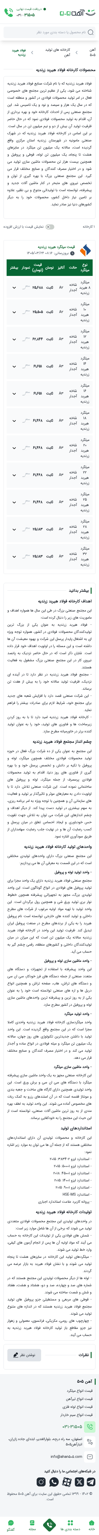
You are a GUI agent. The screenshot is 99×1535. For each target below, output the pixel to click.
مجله (32, 1529)
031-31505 (72, 1427)
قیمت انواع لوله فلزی (77, 1407)
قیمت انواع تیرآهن (79, 1399)
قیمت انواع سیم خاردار (76, 1415)
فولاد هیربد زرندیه (19, 52)
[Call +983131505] (9, 13)
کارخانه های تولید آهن (57, 52)
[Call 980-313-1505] (49, 1524)
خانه (92, 1529)
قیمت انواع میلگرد (80, 1391)
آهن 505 (92, 52)
